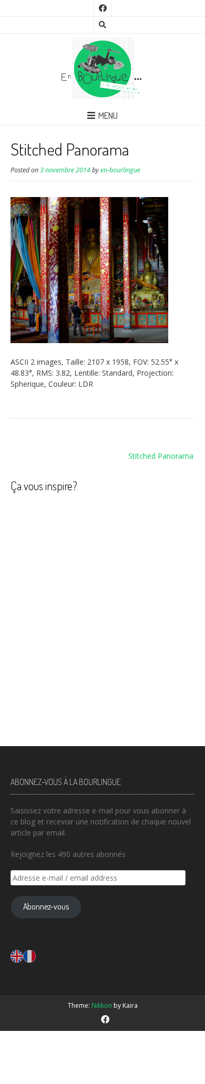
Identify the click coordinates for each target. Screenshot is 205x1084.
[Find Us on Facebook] (102, 8)
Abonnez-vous (46, 906)
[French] (29, 956)
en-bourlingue (120, 170)
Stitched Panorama (160, 456)
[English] (17, 956)
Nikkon (101, 1005)
